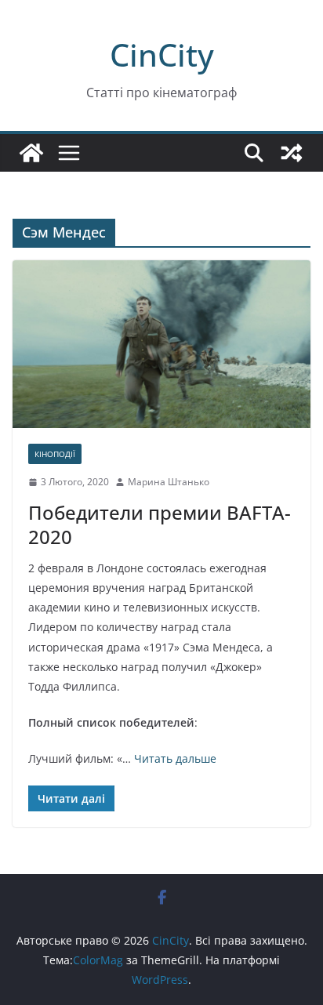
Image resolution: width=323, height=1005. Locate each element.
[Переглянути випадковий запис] (291, 153)
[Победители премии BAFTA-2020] (161, 344)
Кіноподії (54, 453)
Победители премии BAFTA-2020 (159, 524)
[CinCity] (31, 153)
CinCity (162, 54)
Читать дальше (175, 758)
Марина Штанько (168, 481)
